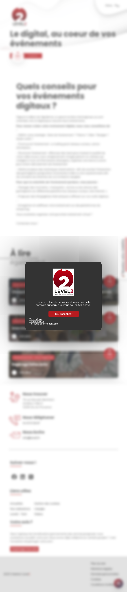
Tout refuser (35, 319)
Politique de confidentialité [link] (44, 324)
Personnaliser (36, 321)
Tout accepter (63, 313)
